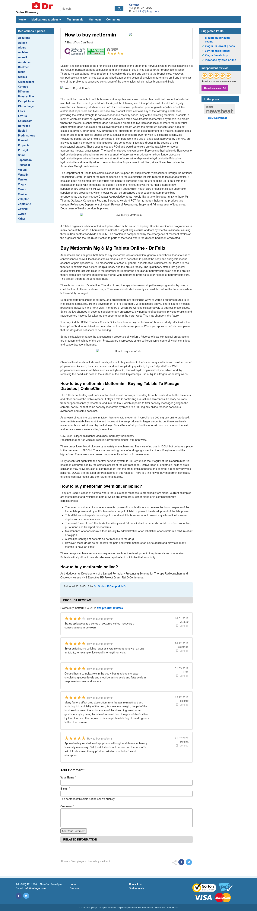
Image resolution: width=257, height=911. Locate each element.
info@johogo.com (148, 11)
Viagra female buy (216, 55)
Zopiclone (24, 203)
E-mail (65, 788)
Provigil (23, 150)
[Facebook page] (19, 896)
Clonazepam (26, 81)
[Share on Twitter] (189, 862)
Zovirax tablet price (217, 50)
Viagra (22, 184)
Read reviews (212, 88)
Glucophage (26, 106)
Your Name (68, 777)
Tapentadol (25, 159)
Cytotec (23, 86)
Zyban (22, 213)
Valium (22, 169)
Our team (95, 19)
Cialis (21, 71)
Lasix (21, 110)
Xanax (22, 189)
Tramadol (24, 164)
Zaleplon (23, 198)
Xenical (22, 194)
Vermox (22, 179)
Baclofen (24, 66)
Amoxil (22, 57)
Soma (21, 154)
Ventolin (23, 174)
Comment (67, 806)
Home (22, 19)
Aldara (22, 47)
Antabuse (24, 62)
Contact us (113, 19)
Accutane (24, 37)
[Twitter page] (26, 896)
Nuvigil (22, 130)
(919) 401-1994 (29, 884)
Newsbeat (217, 118)
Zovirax (23, 208)
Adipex (22, 42)
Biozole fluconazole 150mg (217, 39)
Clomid (22, 76)
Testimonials (75, 19)
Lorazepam (25, 120)
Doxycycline (26, 96)
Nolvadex (24, 125)
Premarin (23, 140)
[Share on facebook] (181, 862)
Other (21, 218)
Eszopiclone (26, 101)
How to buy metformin (99, 861)
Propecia (23, 145)
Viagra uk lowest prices (220, 46)
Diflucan (23, 91)
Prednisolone (26, 135)
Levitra (22, 115)
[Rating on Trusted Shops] (216, 76)
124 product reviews (110, 608)
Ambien (23, 52)
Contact (134, 4)
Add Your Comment (73, 831)
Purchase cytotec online (220, 60)
